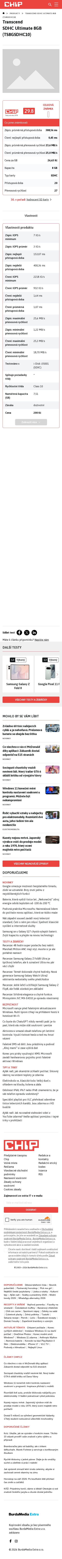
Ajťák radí (15, 1295)
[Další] (56, 674)
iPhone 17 (33, 1344)
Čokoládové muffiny (25, 1308)
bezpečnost (10, 1004)
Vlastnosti (31, 215)
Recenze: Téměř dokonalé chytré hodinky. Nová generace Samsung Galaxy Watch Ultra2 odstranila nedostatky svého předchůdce (30, 975)
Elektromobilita (11, 829)
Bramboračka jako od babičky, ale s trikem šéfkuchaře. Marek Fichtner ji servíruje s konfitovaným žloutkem (31, 1449)
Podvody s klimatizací (14, 1347)
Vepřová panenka (36, 1304)
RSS (40, 1174)
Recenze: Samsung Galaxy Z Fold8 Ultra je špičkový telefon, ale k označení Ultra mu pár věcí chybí (28, 962)
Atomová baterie (14, 1341)
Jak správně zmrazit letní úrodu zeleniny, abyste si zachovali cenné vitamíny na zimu (29, 1471)
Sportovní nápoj (31, 1311)
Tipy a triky (10, 1067)
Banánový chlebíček (48, 1308)
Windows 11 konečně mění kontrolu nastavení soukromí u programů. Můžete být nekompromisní (21, 794)
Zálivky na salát (49, 1311)
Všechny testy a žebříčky (31, 699)
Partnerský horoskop (27, 1288)
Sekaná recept (11, 1318)
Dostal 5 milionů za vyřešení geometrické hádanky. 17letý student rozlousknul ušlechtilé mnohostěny (29, 1417)
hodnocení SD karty (38, 199)
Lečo (32, 1318)
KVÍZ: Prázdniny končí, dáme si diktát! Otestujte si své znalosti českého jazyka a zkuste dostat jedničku (31, 1490)
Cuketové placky (14, 1314)
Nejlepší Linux (35, 1347)
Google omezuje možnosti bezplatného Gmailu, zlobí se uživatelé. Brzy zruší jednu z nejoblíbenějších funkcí (30, 890)
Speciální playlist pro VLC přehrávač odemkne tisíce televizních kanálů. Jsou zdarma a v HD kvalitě (29, 1103)
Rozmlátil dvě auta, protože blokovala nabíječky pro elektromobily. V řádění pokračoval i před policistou (30, 1394)
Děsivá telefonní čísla (35, 1285)
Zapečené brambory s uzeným (37, 1321)
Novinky (7, 738)
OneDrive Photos (22, 1334)
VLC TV (44, 1344)
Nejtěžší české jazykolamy (17, 1291)
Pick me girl (46, 1288)
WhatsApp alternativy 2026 (31, 1298)
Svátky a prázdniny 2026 (34, 1295)
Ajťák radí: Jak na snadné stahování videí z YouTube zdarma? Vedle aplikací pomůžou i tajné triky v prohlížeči (31, 1116)
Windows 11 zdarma (27, 1337)
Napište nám (41, 639)
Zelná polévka (32, 1314)
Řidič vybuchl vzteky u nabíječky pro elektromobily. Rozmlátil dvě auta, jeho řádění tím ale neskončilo (23, 819)
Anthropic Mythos (48, 1337)
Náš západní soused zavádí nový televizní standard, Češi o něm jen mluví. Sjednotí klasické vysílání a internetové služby (31, 922)
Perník (24, 1318)
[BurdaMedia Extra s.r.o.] (21, 1145)
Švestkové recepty (47, 1318)
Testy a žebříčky (13, 941)
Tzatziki (45, 1314)
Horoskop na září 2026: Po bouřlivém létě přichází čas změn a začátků (29, 1480)
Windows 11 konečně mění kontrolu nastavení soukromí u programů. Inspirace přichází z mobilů (29, 1384)
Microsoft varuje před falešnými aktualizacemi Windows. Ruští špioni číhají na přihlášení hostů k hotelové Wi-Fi (31, 1012)
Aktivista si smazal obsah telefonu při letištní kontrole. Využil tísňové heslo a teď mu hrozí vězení (28, 1035)
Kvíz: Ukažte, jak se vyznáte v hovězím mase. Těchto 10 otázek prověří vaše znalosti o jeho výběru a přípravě (30, 1436)
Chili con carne (13, 1311)
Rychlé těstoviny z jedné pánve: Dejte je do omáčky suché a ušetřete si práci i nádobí (29, 1461)
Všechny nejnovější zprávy (31, 863)
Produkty (15, 13)
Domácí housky (11, 1321)
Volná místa (10, 1163)
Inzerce (42, 1170)
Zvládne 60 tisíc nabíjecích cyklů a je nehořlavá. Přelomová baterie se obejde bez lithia (22, 730)
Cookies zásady (12, 1189)
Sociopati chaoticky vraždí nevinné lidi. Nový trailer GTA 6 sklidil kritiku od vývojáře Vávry (22, 771)
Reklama (9, 1166)
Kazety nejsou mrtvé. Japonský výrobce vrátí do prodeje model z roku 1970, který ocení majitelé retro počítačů (22, 843)
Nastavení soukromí (15, 1178)
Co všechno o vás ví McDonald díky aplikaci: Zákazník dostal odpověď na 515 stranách (21, 750)
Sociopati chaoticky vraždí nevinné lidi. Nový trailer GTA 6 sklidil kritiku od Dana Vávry (29, 1375)
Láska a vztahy (40, 1291)
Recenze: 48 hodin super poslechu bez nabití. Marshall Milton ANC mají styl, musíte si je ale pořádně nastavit (29, 949)
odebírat (31, 1210)
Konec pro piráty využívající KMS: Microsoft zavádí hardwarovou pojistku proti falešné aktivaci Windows (27, 1057)
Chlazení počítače (36, 1327)
